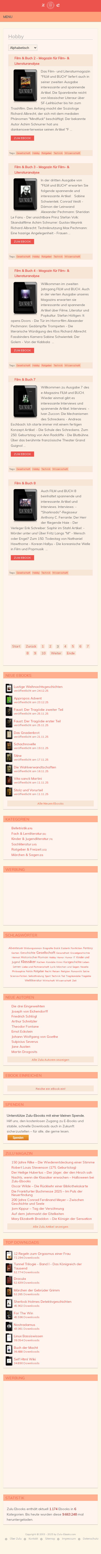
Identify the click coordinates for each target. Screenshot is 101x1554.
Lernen (17, 966)
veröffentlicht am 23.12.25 (31, 702)
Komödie (50, 962)
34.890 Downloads (26, 1363)
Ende (71, 653)
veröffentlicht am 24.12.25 (31, 690)
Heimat (16, 957)
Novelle (84, 966)
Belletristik (22, 828)
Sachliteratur (24, 844)
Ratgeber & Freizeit (29, 849)
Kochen (41, 962)
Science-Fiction (18, 976)
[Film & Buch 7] (25, 419)
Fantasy (88, 948)
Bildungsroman (33, 948)
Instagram (88, 16)
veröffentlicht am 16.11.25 (31, 771)
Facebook (81, 16)
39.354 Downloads (26, 1340)
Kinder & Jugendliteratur (32, 839)
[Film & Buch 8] (25, 522)
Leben (85, 962)
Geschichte (27, 952)
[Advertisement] (50, 609)
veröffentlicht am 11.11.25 (31, 782)
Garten (15, 952)
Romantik (76, 971)
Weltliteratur (33, 980)
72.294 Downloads (26, 1257)
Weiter (56, 653)
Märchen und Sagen (67, 966)
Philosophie (18, 971)
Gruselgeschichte (80, 952)
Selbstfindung (36, 976)
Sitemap (50, 1538)
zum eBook (22, 138)
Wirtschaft (49, 980)
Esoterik (65, 948)
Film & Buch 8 (25, 483)
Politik (29, 971)
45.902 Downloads (26, 1305)
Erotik (57, 948)
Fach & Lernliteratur (29, 833)
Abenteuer (15, 948)
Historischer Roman (34, 957)
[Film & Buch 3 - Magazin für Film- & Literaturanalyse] (25, 212)
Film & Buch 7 (25, 379)
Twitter (74, 16)
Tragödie (86, 976)
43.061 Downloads (26, 1328)
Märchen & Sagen (27, 855)
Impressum (69, 1538)
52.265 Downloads (26, 1294)
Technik (58, 153)
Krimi (59, 962)
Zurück (31, 646)
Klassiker (28, 961)
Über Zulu (16, 1538)
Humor (68, 957)
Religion (65, 971)
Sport (48, 976)
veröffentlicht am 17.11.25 (31, 759)
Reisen (56, 971)
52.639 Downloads (26, 1282)
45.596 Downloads (26, 1317)
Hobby (35, 153)
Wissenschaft (72, 153)
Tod (63, 976)
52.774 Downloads (26, 1272)
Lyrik (52, 966)
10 (43, 653)
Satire (86, 971)
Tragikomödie (73, 976)
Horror (60, 957)
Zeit (74, 980)
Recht (48, 971)
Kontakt (33, 1538)
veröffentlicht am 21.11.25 (31, 736)
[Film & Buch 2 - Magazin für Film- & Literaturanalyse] (25, 103)
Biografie (48, 948)
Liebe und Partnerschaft (35, 966)
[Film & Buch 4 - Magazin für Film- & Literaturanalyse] (25, 315)
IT (74, 957)
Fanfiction (76, 948)
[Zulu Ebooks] (50, 7)
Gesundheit (62, 952)
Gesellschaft (23, 153)
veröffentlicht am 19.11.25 (31, 748)
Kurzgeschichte (72, 962)
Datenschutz (90, 1538)
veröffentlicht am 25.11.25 (31, 713)
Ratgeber (47, 153)
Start (16, 646)
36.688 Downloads (26, 1351)
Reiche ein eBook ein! (50, 1088)
